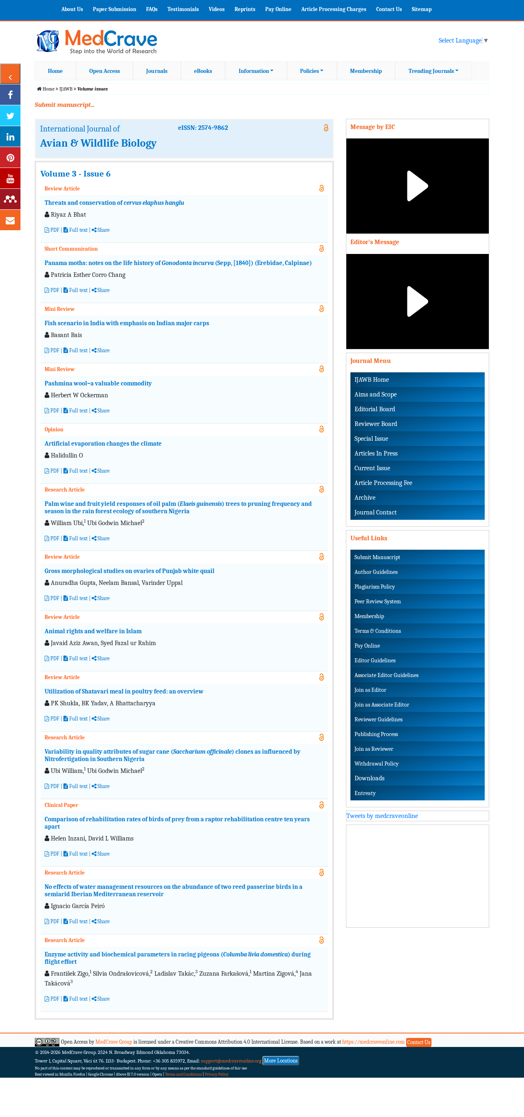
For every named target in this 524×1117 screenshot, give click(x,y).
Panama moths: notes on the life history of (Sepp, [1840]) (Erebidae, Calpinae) (178, 263)
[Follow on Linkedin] (10, 136)
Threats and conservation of (114, 202)
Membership (366, 71)
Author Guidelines (376, 572)
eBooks (203, 71)
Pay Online (278, 9)
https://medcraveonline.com (374, 1042)
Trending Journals (431, 71)
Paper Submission (114, 9)
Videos (217, 9)
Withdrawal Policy (377, 763)
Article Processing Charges (333, 9)
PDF (54, 230)
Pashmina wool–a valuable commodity (98, 383)
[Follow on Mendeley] (10, 199)
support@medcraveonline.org (231, 1061)
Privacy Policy (216, 1074)
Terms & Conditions (378, 631)
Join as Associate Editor (382, 704)
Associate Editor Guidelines (386, 675)
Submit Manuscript (377, 557)
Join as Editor (370, 690)
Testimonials (183, 9)
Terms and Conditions (183, 1074)
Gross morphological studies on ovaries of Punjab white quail (130, 571)
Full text (78, 230)
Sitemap (421, 9)
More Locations (281, 1061)
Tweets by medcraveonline (382, 816)
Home (55, 71)
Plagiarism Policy (375, 586)
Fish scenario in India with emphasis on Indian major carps (127, 323)
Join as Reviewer (374, 748)
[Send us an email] (10, 220)
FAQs (152, 9)
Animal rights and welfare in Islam (93, 631)
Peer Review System (378, 601)
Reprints (245, 9)
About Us (72, 9)
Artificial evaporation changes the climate (103, 443)
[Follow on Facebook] (10, 94)
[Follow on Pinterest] (10, 157)
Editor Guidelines (375, 660)
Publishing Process (376, 734)
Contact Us (389, 9)
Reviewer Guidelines (378, 719)
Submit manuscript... (65, 105)
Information (254, 71)
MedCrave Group (113, 1042)
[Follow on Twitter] (10, 115)
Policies (309, 71)
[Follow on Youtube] (10, 178)
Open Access (104, 71)
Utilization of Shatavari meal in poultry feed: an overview (124, 691)
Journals (156, 71)
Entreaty (365, 793)
